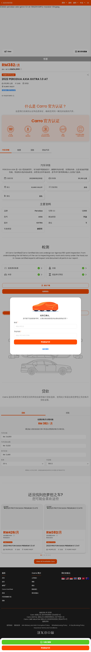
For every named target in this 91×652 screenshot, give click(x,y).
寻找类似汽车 (45, 342)
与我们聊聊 (47, 642)
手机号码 (17, 331)
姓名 (16, 322)
